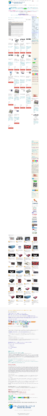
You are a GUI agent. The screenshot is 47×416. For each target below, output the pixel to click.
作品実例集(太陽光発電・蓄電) (18, 402)
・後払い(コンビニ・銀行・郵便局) (35, 149)
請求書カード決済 (18, 11)
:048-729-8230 (31, 7)
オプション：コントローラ (20, 17)
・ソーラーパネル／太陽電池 (34, 28)
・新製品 (32, 163)
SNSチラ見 (33, 197)
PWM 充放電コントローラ (35, 30)
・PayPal (32, 151)
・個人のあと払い (33, 156)
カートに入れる (10, 69)
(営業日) (19, 7)
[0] (32, 1)
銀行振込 (11, 11)
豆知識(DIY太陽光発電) (28, 402)
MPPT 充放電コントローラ (35, 31)
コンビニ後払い (14, 11)
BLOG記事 (32, 192)
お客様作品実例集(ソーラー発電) (35, 193)
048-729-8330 (15, 391)
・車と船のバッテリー (34, 19)
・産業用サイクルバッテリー (34, 18)
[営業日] (38, 41)
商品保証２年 (29, 8)
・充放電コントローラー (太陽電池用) (13, 17)
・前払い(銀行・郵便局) (34, 150)
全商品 (9, 17)
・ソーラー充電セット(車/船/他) (34, 27)
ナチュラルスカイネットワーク (23, 413)
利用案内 (35, 8)
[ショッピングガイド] (12, 311)
